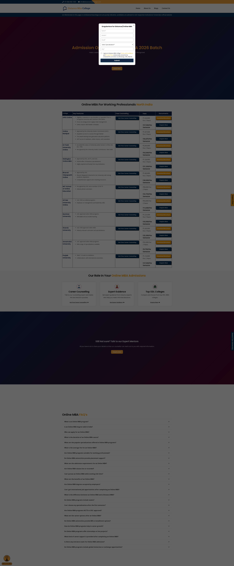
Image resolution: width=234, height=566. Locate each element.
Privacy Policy (109, 55)
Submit (117, 60)
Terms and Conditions (127, 53)
